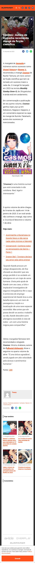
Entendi (17, 558)
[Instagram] (29, 8)
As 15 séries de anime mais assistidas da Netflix (25, 440)
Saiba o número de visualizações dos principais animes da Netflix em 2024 (9, 469)
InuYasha (22, 403)
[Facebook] (26, 8)
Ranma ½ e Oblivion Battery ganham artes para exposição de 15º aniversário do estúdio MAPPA (10, 442)
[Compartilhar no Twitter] (27, 51)
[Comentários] (31, 19)
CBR (10, 370)
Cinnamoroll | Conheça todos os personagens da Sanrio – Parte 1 (18, 248)
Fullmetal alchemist (13, 403)
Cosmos (25, 72)
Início (5, 19)
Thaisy (14, 392)
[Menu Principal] (16, 7)
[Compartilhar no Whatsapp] (31, 51)
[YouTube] (33, 8)
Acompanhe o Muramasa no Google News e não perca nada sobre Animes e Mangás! (19, 238)
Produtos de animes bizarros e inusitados (24, 468)
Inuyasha (20, 63)
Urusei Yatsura (9, 69)
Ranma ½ (22, 69)
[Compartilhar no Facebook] (23, 51)
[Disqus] (17, 506)
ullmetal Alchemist (15, 348)
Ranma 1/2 (29, 403)
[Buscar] (19, 8)
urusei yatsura (7, 404)
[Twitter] (22, 8)
